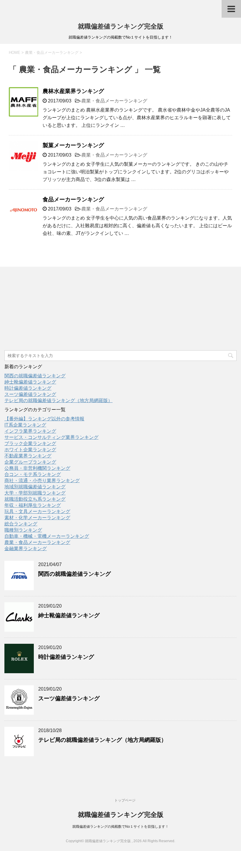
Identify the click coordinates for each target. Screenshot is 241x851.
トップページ (124, 800)
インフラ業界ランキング (30, 431)
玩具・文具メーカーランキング (37, 511)
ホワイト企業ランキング (30, 449)
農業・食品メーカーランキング (114, 100)
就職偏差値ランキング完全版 (120, 26)
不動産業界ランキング (27, 455)
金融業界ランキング (25, 548)
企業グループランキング (30, 462)
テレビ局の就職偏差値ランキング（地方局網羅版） (58, 400)
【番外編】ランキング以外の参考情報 (44, 418)
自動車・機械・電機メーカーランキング (46, 536)
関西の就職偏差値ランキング (35, 375)
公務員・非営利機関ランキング (37, 468)
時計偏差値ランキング (27, 388)
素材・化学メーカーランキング (37, 517)
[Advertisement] (48, 309)
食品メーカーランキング (73, 199)
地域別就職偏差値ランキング (35, 486)
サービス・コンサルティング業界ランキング (51, 437)
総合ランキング (20, 523)
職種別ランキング (23, 530)
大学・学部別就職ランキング (35, 492)
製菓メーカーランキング (73, 145)
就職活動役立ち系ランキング (35, 499)
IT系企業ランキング (25, 424)
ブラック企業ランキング (30, 443)
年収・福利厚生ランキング (32, 505)
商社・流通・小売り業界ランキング (42, 480)
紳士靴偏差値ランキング (30, 381)
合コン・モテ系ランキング (32, 474)
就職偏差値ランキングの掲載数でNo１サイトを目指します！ (120, 827)
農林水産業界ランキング (73, 91)
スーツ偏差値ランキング (30, 394)
